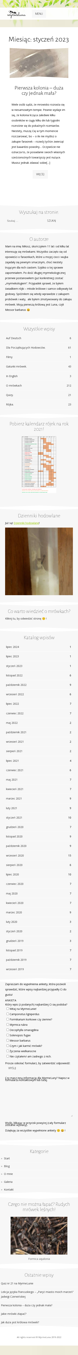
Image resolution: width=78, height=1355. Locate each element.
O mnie (8, 1174)
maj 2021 (12, 779)
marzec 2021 (14, 798)
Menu (39, 13)
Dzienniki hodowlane (26, 523)
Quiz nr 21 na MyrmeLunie (17, 1283)
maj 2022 (12, 723)
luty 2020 (11, 922)
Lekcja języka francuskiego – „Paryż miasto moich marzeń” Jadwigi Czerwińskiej (37, 1294)
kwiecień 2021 (14, 789)
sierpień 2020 (14, 865)
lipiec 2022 (12, 703)
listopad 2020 (14, 836)
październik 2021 (16, 732)
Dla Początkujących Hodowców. (38, 347)
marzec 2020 (14, 912)
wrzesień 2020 (15, 855)
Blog (7, 1166)
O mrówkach (38, 385)
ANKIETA (10, 1000)
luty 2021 (11, 808)
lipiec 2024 (12, 647)
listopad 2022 (14, 675)
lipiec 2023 (12, 656)
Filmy (38, 357)
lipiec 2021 (12, 760)
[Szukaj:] (24, 220)
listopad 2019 (14, 950)
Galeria (8, 1182)
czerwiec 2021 (14, 770)
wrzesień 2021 (15, 741)
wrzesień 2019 (15, 969)
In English (38, 376)
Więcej (40, 174)
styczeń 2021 (14, 817)
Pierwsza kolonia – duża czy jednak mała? (39, 90)
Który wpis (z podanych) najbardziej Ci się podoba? (36, 1004)
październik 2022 (16, 685)
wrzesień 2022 (15, 694)
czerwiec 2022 (14, 713)
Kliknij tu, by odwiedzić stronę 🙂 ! (26, 618)
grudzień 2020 (14, 827)
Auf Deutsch (38, 338)
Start (7, 1158)
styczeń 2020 (14, 931)
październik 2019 (16, 959)
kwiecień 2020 (14, 903)
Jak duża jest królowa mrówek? (20, 1322)
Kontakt (9, 1189)
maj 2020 (12, 893)
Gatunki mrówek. (38, 366)
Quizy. (38, 395)
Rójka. (38, 404)
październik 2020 (16, 846)
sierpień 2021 (14, 751)
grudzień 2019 (14, 941)
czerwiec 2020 (14, 884)
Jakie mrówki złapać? (13, 1314)
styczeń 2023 (14, 666)
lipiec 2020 (12, 874)
